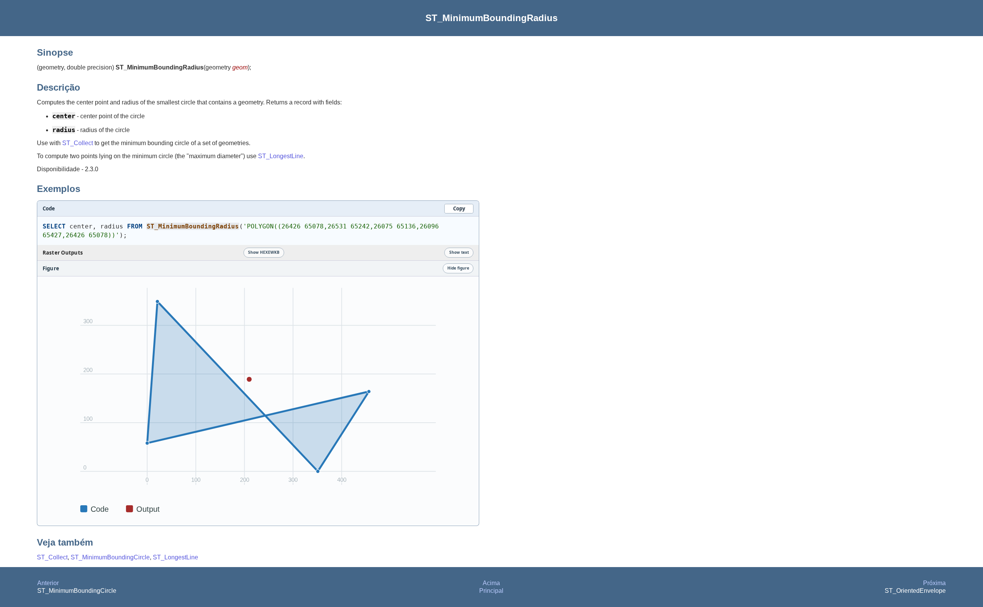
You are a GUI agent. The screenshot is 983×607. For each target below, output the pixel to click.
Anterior (48, 583)
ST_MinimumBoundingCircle (110, 557)
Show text (459, 252)
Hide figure (458, 268)
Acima (491, 583)
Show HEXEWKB (264, 252)
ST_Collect (77, 143)
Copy (459, 208)
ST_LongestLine (280, 156)
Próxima (934, 583)
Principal (491, 590)
